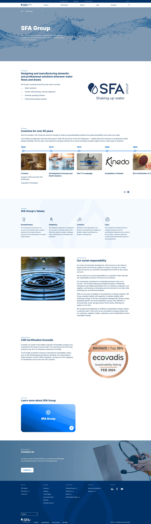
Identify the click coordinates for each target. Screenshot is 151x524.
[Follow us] (112, 489)
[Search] (129, 5)
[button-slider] (128, 192)
